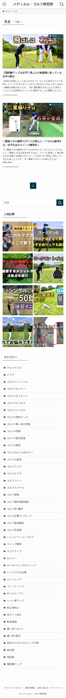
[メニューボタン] (4, 4)
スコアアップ (14, 551)
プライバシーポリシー (13, 688)
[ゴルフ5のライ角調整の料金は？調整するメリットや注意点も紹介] (18, 268)
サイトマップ (56, 688)
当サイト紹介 (14, 614)
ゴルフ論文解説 (15, 523)
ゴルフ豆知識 (14, 530)
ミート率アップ (15, 600)
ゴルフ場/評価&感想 (18, 502)
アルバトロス (14, 367)
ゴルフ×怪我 (14, 431)
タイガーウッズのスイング (21, 565)
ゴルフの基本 (14, 459)
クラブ (10, 374)
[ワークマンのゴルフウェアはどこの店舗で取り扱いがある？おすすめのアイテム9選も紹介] (48, 237)
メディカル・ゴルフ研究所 (33, 4)
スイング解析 (14, 544)
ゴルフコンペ (14, 480)
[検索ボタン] (62, 4)
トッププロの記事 (17, 572)
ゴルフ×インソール (17, 381)
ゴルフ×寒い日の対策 (18, 424)
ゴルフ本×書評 (15, 509)
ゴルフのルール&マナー (20, 452)
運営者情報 (30, 688)
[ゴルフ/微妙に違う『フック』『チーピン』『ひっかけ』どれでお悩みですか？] (18, 332)
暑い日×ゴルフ (15, 628)
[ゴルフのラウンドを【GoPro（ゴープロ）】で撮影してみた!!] (48, 300)
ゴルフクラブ (14, 473)
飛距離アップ (14, 664)
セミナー (12, 558)
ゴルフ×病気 (14, 445)
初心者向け (13, 607)
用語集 (10, 657)
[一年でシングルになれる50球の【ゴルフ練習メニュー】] (18, 300)
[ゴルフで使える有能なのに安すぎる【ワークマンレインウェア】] (48, 268)
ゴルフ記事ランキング (19, 516)
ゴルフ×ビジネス (16, 403)
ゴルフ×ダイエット (17, 396)
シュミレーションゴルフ (20, 537)
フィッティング (15, 586)
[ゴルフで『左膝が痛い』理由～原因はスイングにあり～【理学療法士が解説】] (48, 332)
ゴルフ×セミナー (16, 389)
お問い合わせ (43, 688)
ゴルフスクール (15, 487)
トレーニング (14, 579)
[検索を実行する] (59, 202)
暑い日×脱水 (14, 636)
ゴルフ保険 (13, 494)
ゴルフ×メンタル (16, 410)
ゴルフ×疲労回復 (16, 438)
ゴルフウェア (14, 466)
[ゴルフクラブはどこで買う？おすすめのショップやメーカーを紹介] (18, 237)
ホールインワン (15, 593)
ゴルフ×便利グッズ (17, 417)
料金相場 (12, 621)
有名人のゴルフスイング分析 (23, 643)
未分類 (10, 650)
